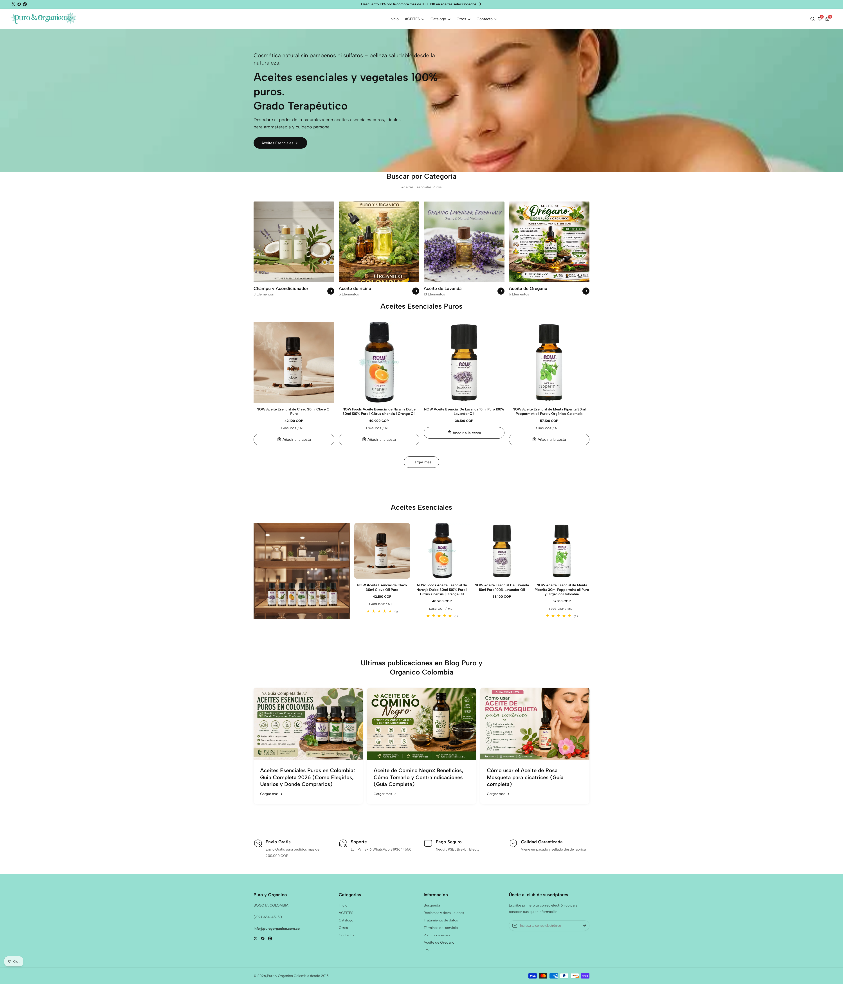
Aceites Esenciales (277, 143)
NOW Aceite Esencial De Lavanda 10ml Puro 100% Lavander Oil (464, 411)
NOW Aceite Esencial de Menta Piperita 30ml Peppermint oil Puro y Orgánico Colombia (549, 411)
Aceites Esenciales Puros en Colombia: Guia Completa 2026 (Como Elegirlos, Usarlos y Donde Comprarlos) (307, 777)
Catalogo (438, 19)
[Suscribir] (584, 925)
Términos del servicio (441, 928)
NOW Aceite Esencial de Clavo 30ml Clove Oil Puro (294, 411)
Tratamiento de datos (441, 920)
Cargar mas (421, 462)
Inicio (394, 19)
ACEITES (412, 19)
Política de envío (437, 935)
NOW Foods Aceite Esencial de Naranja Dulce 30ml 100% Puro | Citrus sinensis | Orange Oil (379, 411)
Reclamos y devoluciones (444, 913)
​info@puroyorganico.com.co (277, 928)
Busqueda (432, 905)
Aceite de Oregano (439, 942)
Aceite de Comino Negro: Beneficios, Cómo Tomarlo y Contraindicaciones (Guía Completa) (418, 777)
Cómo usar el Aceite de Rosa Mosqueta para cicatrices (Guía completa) (525, 777)
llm (426, 950)
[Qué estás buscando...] (813, 19)
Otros (461, 19)
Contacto (485, 19)
